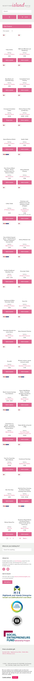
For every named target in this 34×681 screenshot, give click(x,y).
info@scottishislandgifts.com (22, 576)
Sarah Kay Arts (9, 399)
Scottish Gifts (6, 652)
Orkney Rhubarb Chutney (24, 170)
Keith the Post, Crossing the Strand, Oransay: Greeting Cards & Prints (24, 490)
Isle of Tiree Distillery (24, 305)
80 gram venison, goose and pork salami (24, 361)
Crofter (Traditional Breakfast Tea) (9, 271)
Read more (9, 120)
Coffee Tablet (9, 203)
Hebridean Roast (9, 114)
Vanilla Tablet (24, 139)
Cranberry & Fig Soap (24, 459)
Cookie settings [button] (6, 677)
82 (20, 538)
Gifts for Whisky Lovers (8, 653)
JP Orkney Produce (9, 54)
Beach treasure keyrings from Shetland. (9, 392)
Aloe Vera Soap (9, 489)
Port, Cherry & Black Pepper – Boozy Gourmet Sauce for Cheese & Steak (9, 170)
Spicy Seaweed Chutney (24, 331)
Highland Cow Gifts (16, 652)
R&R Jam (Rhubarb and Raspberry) (24, 49)
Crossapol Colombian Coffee (9, 109)
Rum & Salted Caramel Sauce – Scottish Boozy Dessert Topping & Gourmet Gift (9, 240)
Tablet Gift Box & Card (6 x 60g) (24, 426)
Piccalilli (9, 361)
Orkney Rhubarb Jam (24, 239)
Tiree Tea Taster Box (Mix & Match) (9, 459)
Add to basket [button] (9, 60)
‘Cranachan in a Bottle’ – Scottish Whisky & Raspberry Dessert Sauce (9, 426)
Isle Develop (18, 561)
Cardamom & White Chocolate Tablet (9, 301)
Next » (25, 538)
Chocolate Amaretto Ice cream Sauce (9, 331)
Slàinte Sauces (9, 176)
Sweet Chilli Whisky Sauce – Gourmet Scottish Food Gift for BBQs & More (24, 393)
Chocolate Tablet (24, 271)
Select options (25, 120)
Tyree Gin (24, 301)
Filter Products (17, 26)
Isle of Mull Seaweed (24, 335)
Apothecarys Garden (9, 84)
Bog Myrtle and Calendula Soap (9, 79)
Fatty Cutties (9, 49)
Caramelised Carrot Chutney (25, 79)
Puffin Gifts (25, 652)
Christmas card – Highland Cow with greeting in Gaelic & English (25, 203)
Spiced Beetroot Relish (9, 139)
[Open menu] (9, 17)
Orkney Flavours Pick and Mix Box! (24, 109)
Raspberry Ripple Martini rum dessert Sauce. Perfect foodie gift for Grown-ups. (24, 522)
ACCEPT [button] (15, 677)
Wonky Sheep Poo (9, 522)
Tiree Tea (9, 275)
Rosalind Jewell (24, 495)
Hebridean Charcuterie (25, 365)
